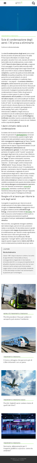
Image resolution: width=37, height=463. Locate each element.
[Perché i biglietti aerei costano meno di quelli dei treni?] (18, 396)
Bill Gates (29, 212)
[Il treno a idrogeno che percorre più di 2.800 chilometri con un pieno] (18, 353)
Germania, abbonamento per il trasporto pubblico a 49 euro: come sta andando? (18, 449)
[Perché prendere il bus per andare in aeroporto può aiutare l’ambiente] (18, 310)
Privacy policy (16, 460)
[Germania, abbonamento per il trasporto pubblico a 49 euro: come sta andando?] (18, 439)
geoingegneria (21, 135)
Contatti (22, 460)
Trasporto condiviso (9, 36)
